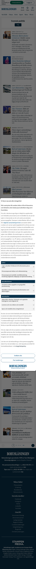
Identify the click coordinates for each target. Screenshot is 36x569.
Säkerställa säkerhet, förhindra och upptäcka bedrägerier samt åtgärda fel (15, 300)
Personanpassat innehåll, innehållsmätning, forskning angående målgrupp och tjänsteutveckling (17, 275)
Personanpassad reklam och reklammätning (14, 271)
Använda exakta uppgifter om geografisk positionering (13, 285)
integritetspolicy (20, 346)
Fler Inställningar (18, 360)
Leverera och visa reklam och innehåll (13, 305)
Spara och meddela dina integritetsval (13, 309)
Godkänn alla (18, 355)
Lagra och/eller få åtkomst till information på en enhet (16, 266)
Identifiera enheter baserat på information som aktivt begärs (15, 290)
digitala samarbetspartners (12, 223)
